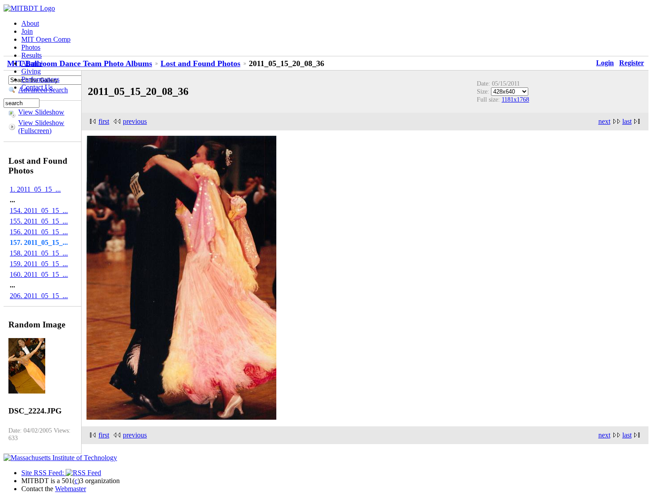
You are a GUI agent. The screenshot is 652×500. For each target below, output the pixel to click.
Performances (40, 79)
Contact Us (37, 87)
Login (605, 63)
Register (631, 63)
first (103, 121)
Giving (31, 71)
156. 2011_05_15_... (39, 232)
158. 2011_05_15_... (39, 253)
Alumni (32, 63)
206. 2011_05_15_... (39, 295)
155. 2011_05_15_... (39, 221)
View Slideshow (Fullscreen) (41, 126)
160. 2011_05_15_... (39, 274)
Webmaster (70, 488)
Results (31, 55)
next (604, 121)
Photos (30, 47)
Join (27, 31)
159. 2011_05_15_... (39, 264)
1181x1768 (515, 99)
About (30, 23)
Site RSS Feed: (43, 472)
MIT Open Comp (46, 39)
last (627, 121)
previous (135, 121)
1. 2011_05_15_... (35, 189)
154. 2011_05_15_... (39, 210)
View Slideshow (41, 112)
